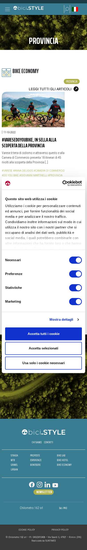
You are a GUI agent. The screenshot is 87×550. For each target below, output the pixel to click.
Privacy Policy (60, 529)
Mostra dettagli (61, 319)
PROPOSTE (35, 455)
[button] (67, 9)
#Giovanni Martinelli (33, 175)
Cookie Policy (27, 529)
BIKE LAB (61, 455)
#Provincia (55, 175)
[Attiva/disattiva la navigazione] (7, 9)
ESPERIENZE (35, 460)
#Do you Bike (10, 175)
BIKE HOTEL (62, 460)
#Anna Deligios (23, 170)
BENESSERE (35, 464)
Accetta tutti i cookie (44, 334)
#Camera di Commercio (49, 170)
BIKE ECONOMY (64, 464)
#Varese (7, 170)
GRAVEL (14, 464)
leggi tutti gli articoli (50, 89)
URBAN (14, 469)
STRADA (14, 455)
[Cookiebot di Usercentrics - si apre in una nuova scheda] (62, 183)
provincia (71, 81)
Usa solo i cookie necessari (43, 363)
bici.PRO (63, 508)
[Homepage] (28, 9)
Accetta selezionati (43, 348)
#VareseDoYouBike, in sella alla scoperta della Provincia (29, 143)
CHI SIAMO (37, 442)
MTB (13, 460)
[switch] (75, 273)
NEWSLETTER (44, 492)
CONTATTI (48, 442)
